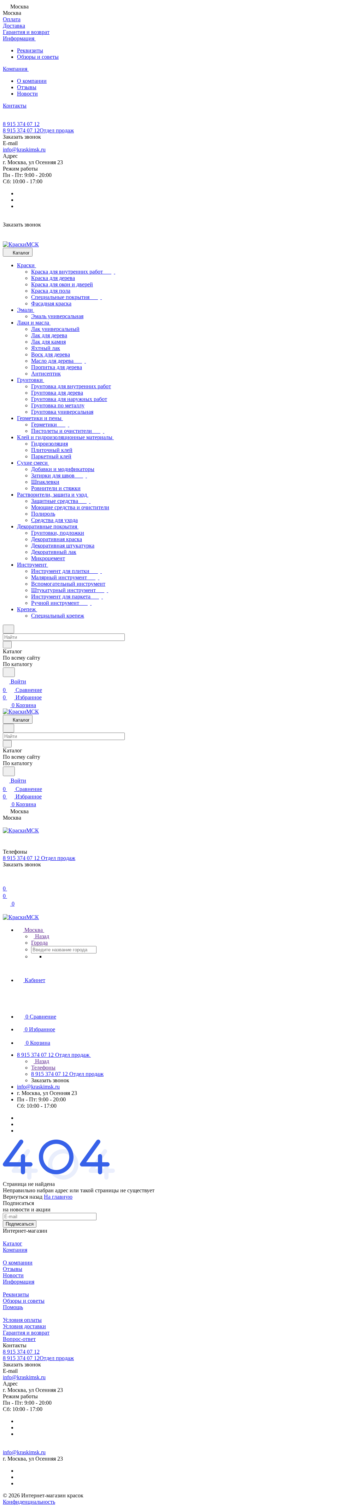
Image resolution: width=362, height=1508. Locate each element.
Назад (41, 936)
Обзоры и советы (38, 57)
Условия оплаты (22, 1320)
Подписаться (20, 1224)
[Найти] (9, 672)
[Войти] (6, 880)
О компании (32, 81)
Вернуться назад (22, 1197)
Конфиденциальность (29, 1502)
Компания (15, 1250)
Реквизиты (30, 50)
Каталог (12, 1243)
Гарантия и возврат (26, 1333)
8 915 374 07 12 (21, 124)
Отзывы (26, 87)
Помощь (13, 1307)
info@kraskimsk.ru (24, 150)
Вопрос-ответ (19, 1339)
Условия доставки (24, 1326)
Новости (27, 94)
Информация (18, 1282)
